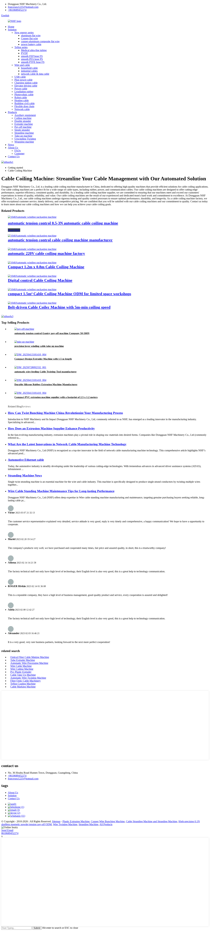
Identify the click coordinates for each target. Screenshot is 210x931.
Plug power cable (23, 79)
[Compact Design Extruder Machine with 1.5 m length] (30, 354)
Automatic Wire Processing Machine (29, 663)
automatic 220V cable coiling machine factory (46, 253)
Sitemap (56, 821)
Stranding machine (24, 132)
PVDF (24, 53)
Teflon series (21, 47)
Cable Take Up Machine (23, 674)
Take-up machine (23, 135)
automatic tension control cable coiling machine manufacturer (60, 240)
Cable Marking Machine (23, 686)
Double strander (22, 121)
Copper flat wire (29, 38)
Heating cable (21, 100)
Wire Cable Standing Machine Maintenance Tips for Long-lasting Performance (61, 491)
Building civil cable (24, 103)
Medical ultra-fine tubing (34, 50)
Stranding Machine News (25, 475)
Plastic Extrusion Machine (76, 821)
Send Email (7, 830)
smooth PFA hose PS (32, 59)
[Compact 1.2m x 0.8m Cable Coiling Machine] (32, 262)
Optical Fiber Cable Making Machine (29, 657)
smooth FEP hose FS (32, 56)
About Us (13, 147)
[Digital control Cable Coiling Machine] (32, 276)
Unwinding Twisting (25, 138)
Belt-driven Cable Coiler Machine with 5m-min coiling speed (59, 307)
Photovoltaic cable (23, 94)
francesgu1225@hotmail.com (23, 7)
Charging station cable (26, 82)
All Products (105, 824)
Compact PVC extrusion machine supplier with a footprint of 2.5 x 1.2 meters (56, 397)
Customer (19, 153)
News (11, 144)
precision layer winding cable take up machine (39, 346)
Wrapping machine (24, 141)
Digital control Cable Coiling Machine (40, 280)
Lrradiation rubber (23, 91)
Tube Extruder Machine (22, 660)
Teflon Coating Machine (23, 683)
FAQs (17, 150)
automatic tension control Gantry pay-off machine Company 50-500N (51, 333)
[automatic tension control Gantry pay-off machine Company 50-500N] (24, 329)
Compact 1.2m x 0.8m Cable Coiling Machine (46, 267)
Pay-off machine (23, 127)
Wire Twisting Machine (65, 824)
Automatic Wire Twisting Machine (28, 677)
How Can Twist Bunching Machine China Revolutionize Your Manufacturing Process (65, 413)
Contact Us (14, 156)
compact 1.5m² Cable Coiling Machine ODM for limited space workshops (69, 294)
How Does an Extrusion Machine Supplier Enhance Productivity (51, 428)
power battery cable (31, 44)
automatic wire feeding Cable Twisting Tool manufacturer (45, 371)
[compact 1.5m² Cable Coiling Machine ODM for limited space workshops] (32, 289)
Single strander (22, 130)
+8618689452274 (17, 10)
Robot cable (20, 97)
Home (11, 26)
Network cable (22, 109)
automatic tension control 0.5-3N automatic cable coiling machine (63, 223)
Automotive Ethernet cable (26, 459)
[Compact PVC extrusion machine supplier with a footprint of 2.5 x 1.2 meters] (30, 392)
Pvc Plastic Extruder (20, 672)
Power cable (20, 88)
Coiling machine (23, 118)
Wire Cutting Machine (21, 669)
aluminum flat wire (31, 35)
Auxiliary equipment (25, 115)
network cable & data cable (35, 73)
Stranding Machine (88, 824)
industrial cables (29, 71)
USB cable (20, 76)
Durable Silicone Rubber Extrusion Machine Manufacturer (45, 384)
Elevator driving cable (25, 85)
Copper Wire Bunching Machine (108, 821)
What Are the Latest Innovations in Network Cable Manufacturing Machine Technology (67, 444)
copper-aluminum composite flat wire (40, 41)
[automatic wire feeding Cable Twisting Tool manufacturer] (30, 367)
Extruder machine (23, 124)
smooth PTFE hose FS (32, 62)
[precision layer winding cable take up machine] (24, 341)
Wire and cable (22, 65)
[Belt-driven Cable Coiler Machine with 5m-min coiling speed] (32, 302)
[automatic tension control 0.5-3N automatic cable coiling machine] (32, 217)
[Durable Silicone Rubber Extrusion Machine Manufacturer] (30, 380)
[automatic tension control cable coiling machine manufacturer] (32, 235)
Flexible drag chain (24, 106)
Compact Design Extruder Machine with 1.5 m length (43, 359)
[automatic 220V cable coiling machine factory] (32, 249)
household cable (29, 68)
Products (12, 112)
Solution (12, 29)
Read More (14, 230)
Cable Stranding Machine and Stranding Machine (151, 821)
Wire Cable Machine (21, 666)
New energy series (24, 32)
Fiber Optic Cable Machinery (25, 680)
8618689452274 (9, 833)
